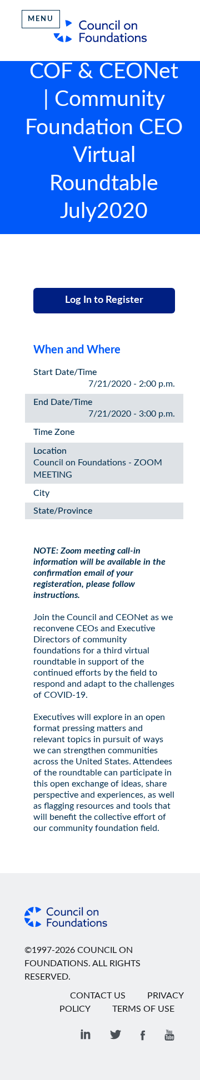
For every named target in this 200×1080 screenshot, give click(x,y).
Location (50, 451)
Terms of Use (143, 1009)
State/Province (62, 510)
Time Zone (53, 432)
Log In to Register (104, 300)
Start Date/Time (65, 372)
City (41, 493)
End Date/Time (62, 402)
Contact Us (98, 995)
